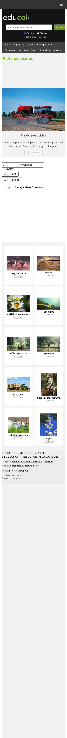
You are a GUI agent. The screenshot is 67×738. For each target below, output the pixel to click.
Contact (34, 50)
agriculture (49, 311)
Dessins (30, 33)
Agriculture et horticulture (27, 44)
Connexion (10, 50)
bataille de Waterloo (18, 435)
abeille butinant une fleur (18, 314)
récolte (48, 272)
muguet (48, 438)
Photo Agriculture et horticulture (27, 461)
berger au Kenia (18, 273)
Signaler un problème (51, 50)
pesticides (48, 44)
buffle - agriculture (18, 353)
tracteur (36, 465)
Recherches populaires (36, 37)
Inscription (23, 50)
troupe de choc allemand (48, 397)
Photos (43, 33)
